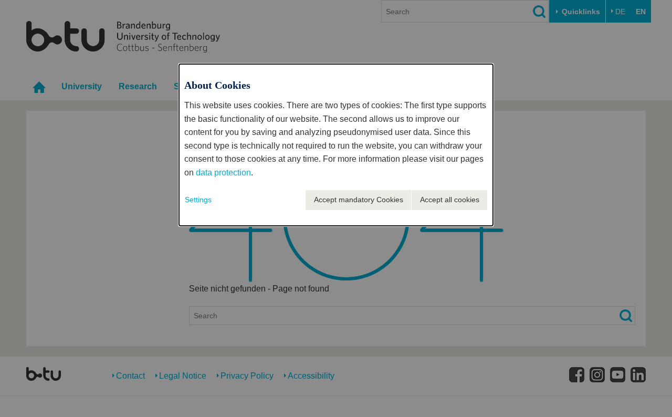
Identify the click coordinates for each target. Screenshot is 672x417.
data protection (223, 172)
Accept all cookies (449, 199)
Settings (198, 199)
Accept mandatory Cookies (358, 199)
